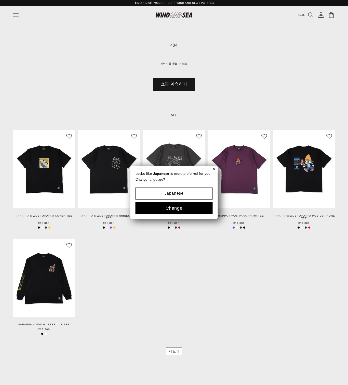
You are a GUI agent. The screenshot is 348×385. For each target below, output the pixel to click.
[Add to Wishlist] (69, 136)
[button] (21, 15)
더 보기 (174, 351)
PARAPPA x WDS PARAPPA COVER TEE (44, 216)
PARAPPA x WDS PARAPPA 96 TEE (239, 216)
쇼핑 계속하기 (174, 84)
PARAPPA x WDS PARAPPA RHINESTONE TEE (109, 217)
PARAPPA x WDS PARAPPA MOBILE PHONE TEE (304, 217)
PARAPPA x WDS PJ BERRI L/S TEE (44, 324)
